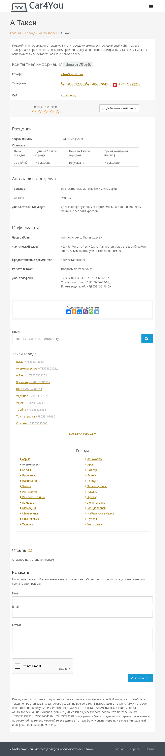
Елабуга (92, 481)
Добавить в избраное (120, 108)
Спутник (31, 423)
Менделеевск (96, 508)
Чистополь (94, 524)
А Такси (31, 375)
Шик (29, 389)
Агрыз (25, 459)
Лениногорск (96, 502)
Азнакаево (94, 459)
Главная (15, 33)
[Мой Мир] (79, 311)
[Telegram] (96, 311)
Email (15, 606)
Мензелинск (30, 513)
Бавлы (26, 470)
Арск (90, 464)
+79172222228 (129, 84)
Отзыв (16, 625)
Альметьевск (48, 33)
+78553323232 (75, 84)
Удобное (32, 396)
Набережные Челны (100, 513)
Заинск (26, 486)
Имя (15, 593)
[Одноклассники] (74, 311)
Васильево (29, 481)
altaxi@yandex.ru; (72, 74)
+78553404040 (100, 84)
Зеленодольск (97, 486)
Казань (92, 492)
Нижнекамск (30, 519)
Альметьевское (37, 368)
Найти (150, 749)
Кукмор (92, 497)
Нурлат (92, 519)
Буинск (92, 475)
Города (30, 33)
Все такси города (81, 433)
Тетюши (27, 524)
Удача (30, 403)
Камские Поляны (33, 497)
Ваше (30, 361)
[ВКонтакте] (68, 311)
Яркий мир (33, 382)
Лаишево (27, 502)
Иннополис (29, 492)
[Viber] (85, 311)
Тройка (31, 409)
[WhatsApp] (91, 311)
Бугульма (28, 475)
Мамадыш (28, 508)
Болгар (92, 470)
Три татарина (35, 416)
